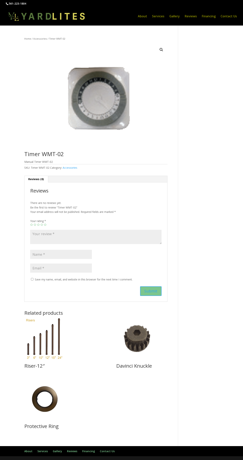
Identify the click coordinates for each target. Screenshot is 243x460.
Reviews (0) (36, 179)
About (142, 16)
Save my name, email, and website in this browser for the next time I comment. (84, 279)
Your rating (38, 221)
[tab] (36, 179)
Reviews (191, 16)
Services (158, 16)
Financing (209, 16)
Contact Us (229, 16)
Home (27, 38)
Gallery (174, 16)
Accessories (40, 38)
